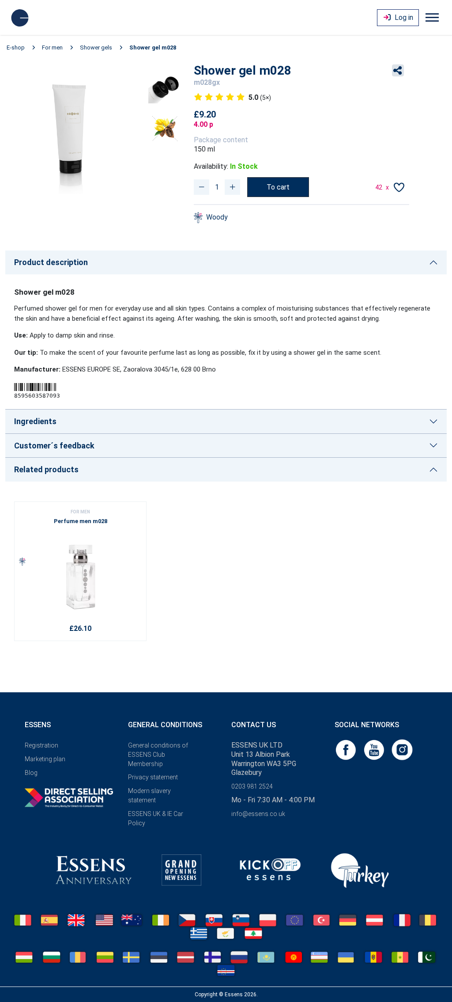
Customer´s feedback (54, 445)
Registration (41, 745)
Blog (31, 772)
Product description (51, 262)
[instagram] (402, 749)
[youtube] (375, 749)
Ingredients (35, 421)
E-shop (16, 47)
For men (52, 47)
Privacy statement (153, 777)
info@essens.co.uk (258, 813)
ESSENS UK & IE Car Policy (155, 818)
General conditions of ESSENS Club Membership (158, 754)
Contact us (253, 725)
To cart (278, 187)
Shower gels (96, 47)
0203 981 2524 (252, 786)
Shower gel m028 (152, 47)
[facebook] (346, 749)
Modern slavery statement (149, 795)
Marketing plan (45, 759)
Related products (46, 469)
